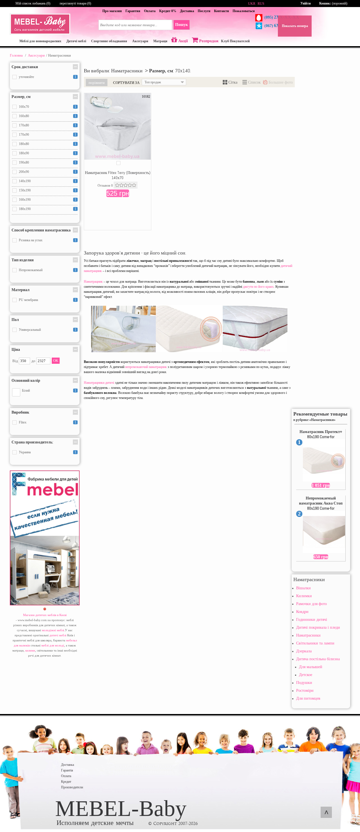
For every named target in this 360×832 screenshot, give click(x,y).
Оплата (150, 11)
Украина (25, 452)
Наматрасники (308, 635)
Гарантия (132, 11)
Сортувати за (126, 82)
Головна (16, 55)
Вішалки (303, 588)
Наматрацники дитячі (99, 383)
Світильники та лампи (315, 643)
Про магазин (112, 11)
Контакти (221, 11)
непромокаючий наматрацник (146, 367)
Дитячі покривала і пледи (318, 627)
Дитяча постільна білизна (318, 659)
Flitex (22, 422)
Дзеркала (304, 651)
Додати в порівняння (87, 97)
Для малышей (310, 667)
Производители (72, 787)
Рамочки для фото (311, 604)
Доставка (187, 11)
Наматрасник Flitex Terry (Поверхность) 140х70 (117, 175)
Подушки (304, 683)
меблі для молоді (52, 645)
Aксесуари (36, 55)
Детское (305, 675)
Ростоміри (305, 690)
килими (30, 650)
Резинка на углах (30, 240)
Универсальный (30, 330)
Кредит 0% (167, 11)
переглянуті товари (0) (75, 3)
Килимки (304, 596)
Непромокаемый (30, 270)
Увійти (305, 3)
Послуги (204, 11)
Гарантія (67, 770)
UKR (251, 4)
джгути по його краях (258, 287)
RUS (261, 4)
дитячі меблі (58, 635)
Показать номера (295, 26)
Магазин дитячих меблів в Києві (45, 615)
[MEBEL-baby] (40, 33)
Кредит (66, 782)
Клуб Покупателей (235, 41)
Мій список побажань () (32, 3)
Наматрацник (93, 282)
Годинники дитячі (311, 619)
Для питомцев (308, 698)
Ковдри (302, 612)
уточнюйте (26, 77)
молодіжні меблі (53, 630)
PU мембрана (28, 300)
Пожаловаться (244, 11)
